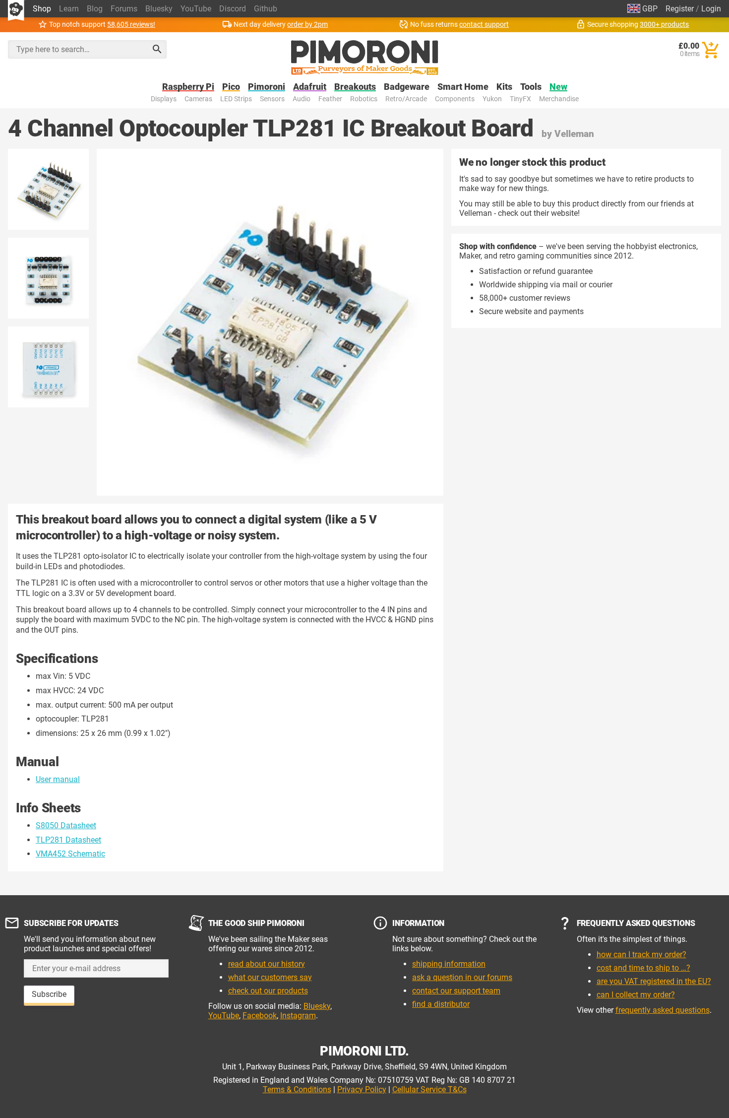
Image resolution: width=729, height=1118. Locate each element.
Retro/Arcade (406, 99)
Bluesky (159, 8)
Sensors (272, 99)
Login (711, 8)
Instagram (298, 1015)
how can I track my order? (641, 954)
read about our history (266, 964)
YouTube (196, 8)
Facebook (260, 1015)
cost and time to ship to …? (643, 968)
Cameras (198, 99)
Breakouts (355, 87)
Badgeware (406, 87)
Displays (164, 99)
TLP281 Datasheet (68, 840)
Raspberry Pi (188, 87)
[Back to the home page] (364, 57)
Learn (69, 8)
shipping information (449, 964)
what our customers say (270, 977)
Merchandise (559, 99)
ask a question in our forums (462, 977)
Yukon (492, 99)
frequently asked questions (662, 1010)
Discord (232, 8)
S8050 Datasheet (66, 825)
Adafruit (309, 87)
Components (455, 99)
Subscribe (49, 994)
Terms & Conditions (297, 1089)
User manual (58, 779)
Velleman (574, 133)
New (558, 87)
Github (265, 8)
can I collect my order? (636, 994)
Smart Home (462, 87)
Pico (231, 87)
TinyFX (520, 99)
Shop (42, 8)
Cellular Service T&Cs (429, 1089)
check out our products (268, 990)
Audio (301, 99)
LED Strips (236, 99)
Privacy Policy (361, 1089)
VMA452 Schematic (70, 853)
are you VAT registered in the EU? (654, 981)
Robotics (363, 99)
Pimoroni (266, 87)
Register (680, 8)
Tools (531, 87)
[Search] (157, 49)
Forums (124, 8)
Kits (504, 87)
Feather (330, 99)
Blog (95, 8)
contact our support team (456, 990)
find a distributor (441, 1004)
